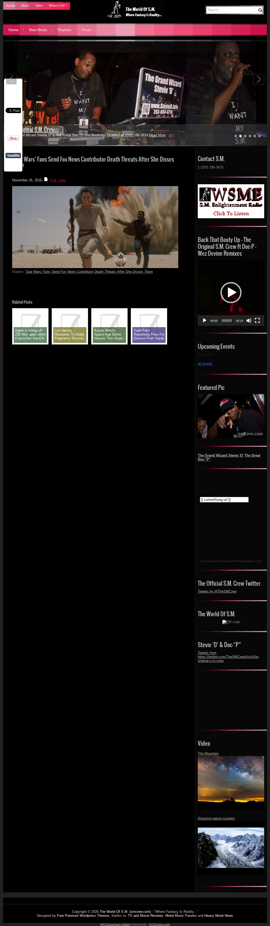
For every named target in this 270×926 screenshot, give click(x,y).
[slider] (227, 320)
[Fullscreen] (257, 320)
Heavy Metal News (218, 916)
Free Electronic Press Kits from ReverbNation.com (231, 561)
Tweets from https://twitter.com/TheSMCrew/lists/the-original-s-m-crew (228, 657)
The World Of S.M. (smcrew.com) (125, 912)
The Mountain (208, 753)
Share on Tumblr (14, 155)
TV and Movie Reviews (145, 916)
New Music (38, 30)
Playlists (64, 30)
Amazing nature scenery (216, 818)
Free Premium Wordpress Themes (83, 916)
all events (205, 364)
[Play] (204, 320)
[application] (231, 292)
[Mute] (249, 320)
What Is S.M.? (58, 5)
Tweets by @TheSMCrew (217, 591)
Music (25, 5)
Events (10, 5)
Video (39, 5)
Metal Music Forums (181, 916)
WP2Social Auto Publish (115, 924)
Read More (144, 135)
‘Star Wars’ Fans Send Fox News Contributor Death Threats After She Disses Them (89, 272)
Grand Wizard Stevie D (31, 129)
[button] (231, 292)
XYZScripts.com (159, 924)
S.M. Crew (58, 180)
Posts (86, 30)
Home (13, 30)
